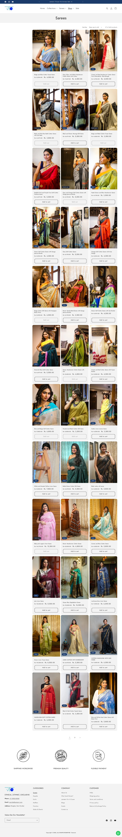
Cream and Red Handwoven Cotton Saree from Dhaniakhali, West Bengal (103, 75)
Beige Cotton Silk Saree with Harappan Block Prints (45, 311)
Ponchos (35, 806)
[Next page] (80, 738)
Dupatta (35, 796)
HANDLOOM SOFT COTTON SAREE (44, 717)
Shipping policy (95, 796)
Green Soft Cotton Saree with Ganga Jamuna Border (44, 252)
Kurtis (35, 799)
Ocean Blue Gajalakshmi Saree (71, 602)
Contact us (64, 809)
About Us (64, 793)
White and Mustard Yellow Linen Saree (45, 486)
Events (63, 806)
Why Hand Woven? (67, 796)
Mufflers (35, 803)
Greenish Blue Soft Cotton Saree (43, 370)
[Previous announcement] (39, 2)
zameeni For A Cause (68, 799)
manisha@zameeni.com (15, 802)
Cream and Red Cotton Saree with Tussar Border (103, 370)
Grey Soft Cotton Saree (69, 252)
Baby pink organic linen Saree (42, 544)
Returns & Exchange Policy (98, 806)
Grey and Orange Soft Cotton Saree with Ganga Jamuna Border (74, 193)
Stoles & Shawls (38, 809)
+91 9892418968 (14, 798)
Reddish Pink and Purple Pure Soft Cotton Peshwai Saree (46, 193)
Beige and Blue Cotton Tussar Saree (44, 75)
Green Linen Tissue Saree (41, 660)
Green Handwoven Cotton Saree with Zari (73, 370)
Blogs (63, 803)
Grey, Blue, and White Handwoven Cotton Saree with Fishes (73, 75)
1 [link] (69, 737)
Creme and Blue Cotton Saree (100, 544)
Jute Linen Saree (39, 601)
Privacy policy (94, 803)
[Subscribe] (37, 820)
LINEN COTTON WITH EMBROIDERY (73, 660)
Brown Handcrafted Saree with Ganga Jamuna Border (73, 311)
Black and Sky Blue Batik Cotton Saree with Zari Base (45, 134)
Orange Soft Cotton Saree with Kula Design (101, 252)
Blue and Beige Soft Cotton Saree (44, 429)
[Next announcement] (83, 2)
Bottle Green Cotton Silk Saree (71, 486)
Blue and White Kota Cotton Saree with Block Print (102, 718)
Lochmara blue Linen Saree (99, 601)
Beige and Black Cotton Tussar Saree (101, 134)
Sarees (35, 793)
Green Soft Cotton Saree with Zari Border (103, 311)
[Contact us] (118, 833)
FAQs (91, 793)
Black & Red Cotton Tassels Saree (72, 711)
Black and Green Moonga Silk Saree (73, 134)
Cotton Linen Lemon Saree (99, 429)
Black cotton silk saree (97, 486)
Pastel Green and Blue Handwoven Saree (103, 193)
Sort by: (84, 27)
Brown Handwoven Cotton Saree (72, 544)
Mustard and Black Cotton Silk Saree (73, 429)
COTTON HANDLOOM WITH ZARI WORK (101, 659)
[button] (52, 8)
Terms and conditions (96, 799)
